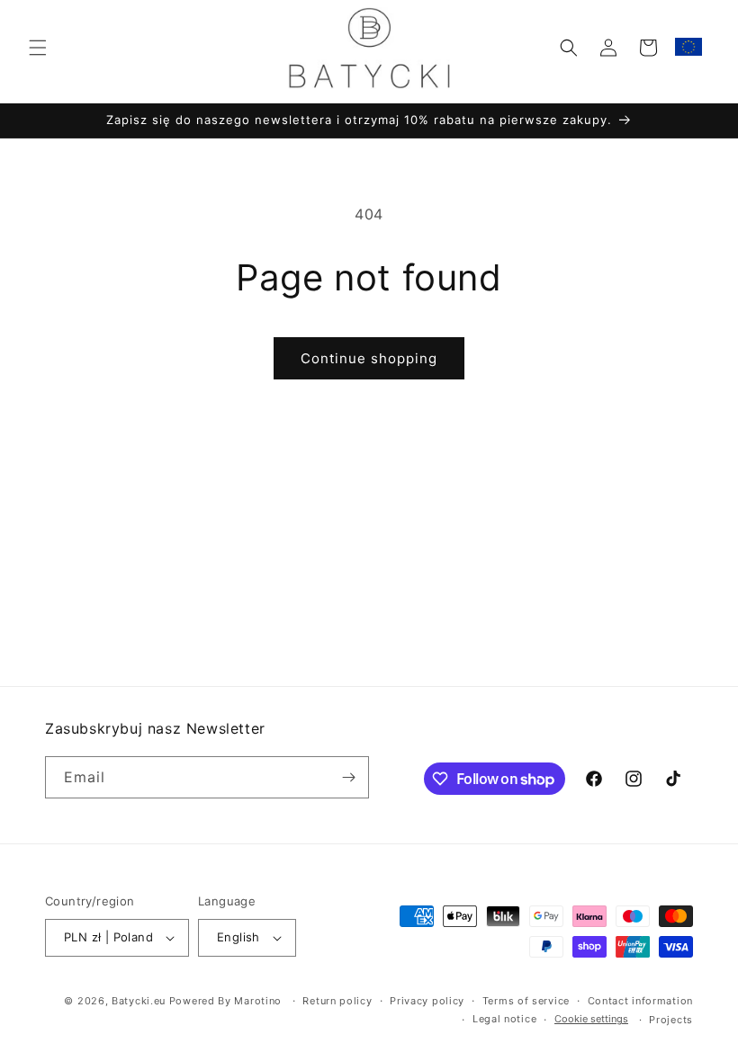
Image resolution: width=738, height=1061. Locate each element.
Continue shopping (369, 358)
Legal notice (504, 1018)
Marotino (258, 1000)
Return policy (337, 1000)
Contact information (640, 1000)
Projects (671, 1019)
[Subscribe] (348, 777)
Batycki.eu (139, 1000)
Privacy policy (427, 1000)
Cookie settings (591, 1018)
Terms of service (526, 1000)
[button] (38, 47)
